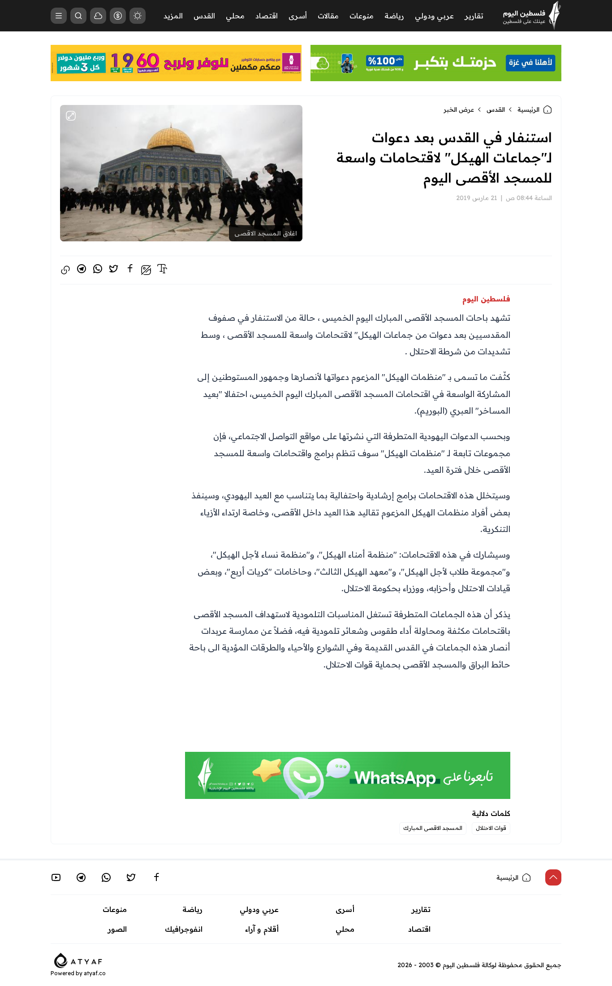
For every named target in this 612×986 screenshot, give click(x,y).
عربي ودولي (434, 15)
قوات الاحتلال (491, 828)
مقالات (328, 15)
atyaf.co (95, 973)
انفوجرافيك (184, 929)
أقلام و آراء (262, 929)
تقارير (474, 15)
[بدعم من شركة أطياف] (78, 959)
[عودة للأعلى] (553, 877)
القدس (204, 15)
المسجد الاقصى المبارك (432, 828)
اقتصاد (266, 15)
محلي (235, 15)
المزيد (173, 15)
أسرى (298, 15)
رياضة (394, 15)
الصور (117, 929)
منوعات (361, 15)
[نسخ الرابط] (65, 270)
